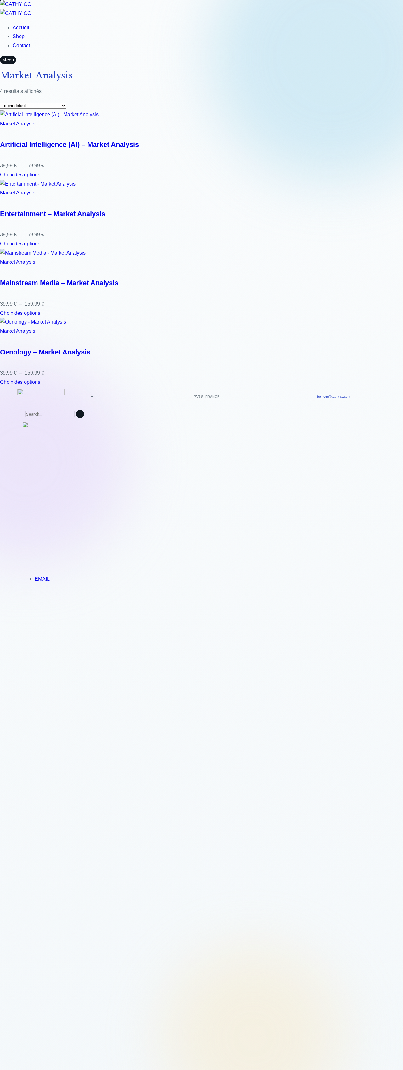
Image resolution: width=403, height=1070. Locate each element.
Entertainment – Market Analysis (52, 214)
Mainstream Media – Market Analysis (59, 283)
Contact (21, 45)
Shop (19, 36)
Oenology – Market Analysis (45, 352)
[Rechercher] (80, 414)
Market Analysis (17, 123)
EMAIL (42, 579)
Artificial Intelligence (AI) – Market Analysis (69, 144)
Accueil (21, 27)
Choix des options (20, 174)
